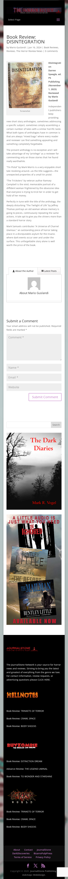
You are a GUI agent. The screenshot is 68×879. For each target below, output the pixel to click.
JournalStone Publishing (43, 871)
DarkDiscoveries (21, 853)
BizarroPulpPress (43, 853)
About (16, 849)
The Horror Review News (29, 51)
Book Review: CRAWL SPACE (21, 718)
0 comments (51, 51)
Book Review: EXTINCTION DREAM (24, 761)
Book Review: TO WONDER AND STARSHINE (29, 776)
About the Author (24, 270)
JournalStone (44, 849)
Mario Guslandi (18, 47)
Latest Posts (50, 270)
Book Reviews (51, 47)
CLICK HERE (44, 679)
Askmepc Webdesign (33, 874)
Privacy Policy (43, 857)
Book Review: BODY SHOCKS (21, 726)
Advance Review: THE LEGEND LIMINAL (26, 768)
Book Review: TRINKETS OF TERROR (25, 710)
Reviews (10, 51)
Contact (28, 849)
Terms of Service (23, 857)
